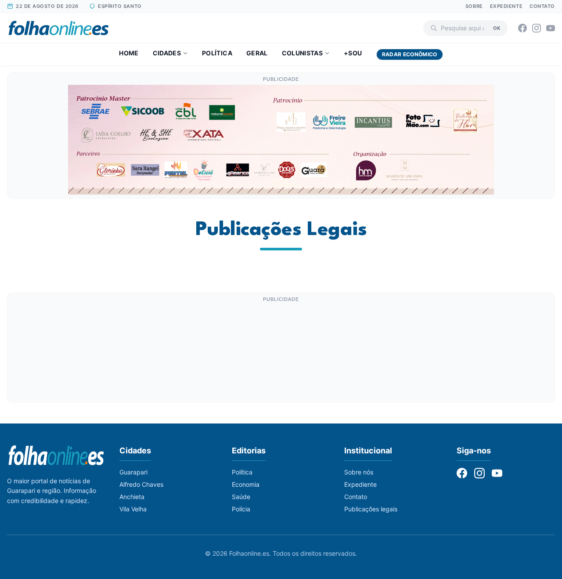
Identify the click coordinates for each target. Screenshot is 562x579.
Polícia (241, 509)
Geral (257, 53)
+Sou (353, 53)
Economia (245, 484)
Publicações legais (370, 509)
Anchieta (131, 496)
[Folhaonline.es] (58, 28)
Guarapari (133, 472)
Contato (542, 6)
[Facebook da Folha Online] (522, 28)
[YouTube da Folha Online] (550, 28)
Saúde (241, 496)
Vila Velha (133, 509)
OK (497, 28)
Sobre (474, 6)
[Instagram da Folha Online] (536, 28)
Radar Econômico (409, 54)
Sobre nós (358, 472)
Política (217, 53)
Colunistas (302, 53)
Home (128, 53)
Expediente (506, 6)
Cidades (167, 53)
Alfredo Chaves (141, 484)
